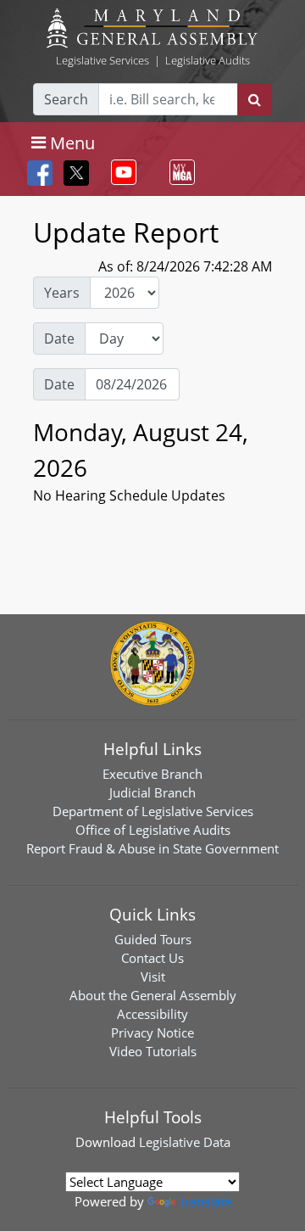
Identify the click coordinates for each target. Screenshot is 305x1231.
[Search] (254, 99)
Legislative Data (184, 1141)
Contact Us (152, 957)
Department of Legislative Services (153, 811)
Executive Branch (152, 773)
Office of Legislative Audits (152, 829)
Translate (205, 1201)
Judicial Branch (152, 792)
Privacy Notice (152, 1032)
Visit (153, 976)
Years (62, 292)
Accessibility (152, 1013)
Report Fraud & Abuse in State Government (152, 848)
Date (59, 338)
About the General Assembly (152, 995)
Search (66, 99)
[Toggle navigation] (120, 172)
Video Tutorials (153, 1051)
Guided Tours (152, 939)
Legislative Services (102, 60)
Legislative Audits (207, 60)
